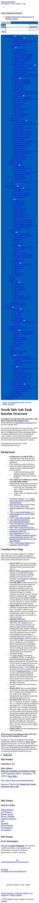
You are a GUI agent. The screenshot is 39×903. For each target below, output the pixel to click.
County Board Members (22, 82)
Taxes (12, 355)
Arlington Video (19, 203)
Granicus (4, 901)
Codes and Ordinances (21, 234)
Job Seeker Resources (21, 51)
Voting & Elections (16, 395)
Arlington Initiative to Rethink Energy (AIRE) (24, 248)
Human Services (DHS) (22, 143)
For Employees (7, 828)
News (12, 199)
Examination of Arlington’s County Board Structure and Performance (26, 92)
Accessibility (6, 830)
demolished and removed (24, 423)
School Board (18, 103)
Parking (16, 270)
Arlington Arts (19, 310)
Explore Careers (19, 49)
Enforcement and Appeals (23, 235)
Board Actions (19, 85)
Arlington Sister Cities (17, 303)
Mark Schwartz (19, 112)
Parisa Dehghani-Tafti (21, 114)
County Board (14, 78)
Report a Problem (8, 816)
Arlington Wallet (19, 43)
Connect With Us (20, 205)
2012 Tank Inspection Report (19, 520)
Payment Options (20, 372)
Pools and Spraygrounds (22, 297)
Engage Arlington (16, 160)
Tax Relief (17, 360)
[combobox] (12, 13)
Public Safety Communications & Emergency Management (25, 152)
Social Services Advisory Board (25, 74)
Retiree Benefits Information (23, 55)
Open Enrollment (20, 62)
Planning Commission (29, 579)
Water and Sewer (20, 380)
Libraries (17, 293)
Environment (14, 245)
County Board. (20, 580)
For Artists (17, 312)
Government (12, 402)
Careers (12, 47)
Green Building (19, 237)
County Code (18, 89)
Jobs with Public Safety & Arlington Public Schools (23, 58)
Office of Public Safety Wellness (25, 182)
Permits (16, 241)
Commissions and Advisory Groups (22, 64)
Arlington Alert (19, 166)
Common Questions (8, 819)
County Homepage (7, 893)
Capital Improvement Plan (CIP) (25, 41)
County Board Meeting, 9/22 (24, 543)
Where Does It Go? (20, 391)
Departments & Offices (17, 120)
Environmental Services (22, 137)
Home (4, 402)
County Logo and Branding (23, 220)
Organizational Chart (21, 101)
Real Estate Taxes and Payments (25, 358)
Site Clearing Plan (16, 533)
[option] (21, 8)
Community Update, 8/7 (18, 531)
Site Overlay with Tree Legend (20, 529)
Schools (12, 278)
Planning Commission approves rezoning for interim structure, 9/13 (23, 536)
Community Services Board (23, 70)
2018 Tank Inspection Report (19, 522)
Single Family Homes (21, 389)
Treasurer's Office (20, 159)
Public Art (17, 316)
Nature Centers (19, 295)
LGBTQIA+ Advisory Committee (25, 76)
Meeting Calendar (16, 162)
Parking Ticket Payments (22, 378)
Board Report (19, 638)
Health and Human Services (19, 328)
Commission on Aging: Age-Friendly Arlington (23, 67)
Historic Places (19, 318)
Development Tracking (22, 193)
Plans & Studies (15, 230)
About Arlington (10, 185)
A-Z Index (8, 399)
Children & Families (16, 320)
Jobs (2, 821)
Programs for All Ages (21, 299)
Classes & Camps (16, 326)
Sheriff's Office (19, 176)
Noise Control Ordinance (18, 351)
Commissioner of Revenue (23, 122)
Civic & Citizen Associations (24, 332)
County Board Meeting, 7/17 (24, 512)
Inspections (18, 239)
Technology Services (21, 157)
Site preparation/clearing (17, 620)
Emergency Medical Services (24, 141)
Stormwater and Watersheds (23, 255)
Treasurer (17, 107)
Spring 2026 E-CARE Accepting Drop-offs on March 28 (25, 227)
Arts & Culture (19, 283)
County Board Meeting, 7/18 (24, 518)
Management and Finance (23, 145)
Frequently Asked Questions (19, 545)
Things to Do (14, 282)
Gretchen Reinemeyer (21, 109)
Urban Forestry (19, 260)
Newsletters (18, 207)
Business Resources (12, 397)
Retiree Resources (20, 53)
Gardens (17, 251)
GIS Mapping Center (21, 195)
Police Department (20, 149)
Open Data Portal (20, 197)
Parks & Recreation (20, 147)
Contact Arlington (16, 895)
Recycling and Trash (17, 383)
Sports (16, 301)
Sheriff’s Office (19, 155)
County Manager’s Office (22, 132)
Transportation (14, 262)
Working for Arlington (21, 61)
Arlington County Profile (22, 189)
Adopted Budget (19, 39)
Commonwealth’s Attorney (23, 168)
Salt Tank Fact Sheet (17, 504)
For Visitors (18, 314)
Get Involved (18, 87)
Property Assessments (21, 357)
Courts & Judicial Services (23, 134)
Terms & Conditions (22, 893)
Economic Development (22, 135)
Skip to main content (8, 2)
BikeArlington (19, 266)
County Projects (15, 118)
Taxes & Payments (20, 376)
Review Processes (20, 243)
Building (12, 232)
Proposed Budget (20, 45)
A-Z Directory (6, 812)
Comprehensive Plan (23, 671)
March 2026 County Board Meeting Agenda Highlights (23, 223)
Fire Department (19, 139)
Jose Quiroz (18, 105)
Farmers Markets (19, 289)
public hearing (18, 655)
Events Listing (19, 212)
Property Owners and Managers (25, 387)
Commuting (18, 268)
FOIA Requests (7, 825)
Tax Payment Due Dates (22, 374)
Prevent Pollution (20, 253)
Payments (13, 366)
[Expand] (15, 36)
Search (3, 27)
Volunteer (17, 180)
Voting (12, 184)
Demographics (19, 191)
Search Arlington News (22, 214)
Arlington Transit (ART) (22, 264)
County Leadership (16, 95)
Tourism (12, 280)
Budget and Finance (16, 37)
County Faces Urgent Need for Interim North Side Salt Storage (22, 500)
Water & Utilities (15, 393)
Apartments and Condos (22, 385)
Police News (18, 218)
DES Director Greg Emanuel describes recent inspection (22, 524)
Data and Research (16, 187)
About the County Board (22, 80)
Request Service (7, 814)
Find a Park (18, 291)
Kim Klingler (18, 110)
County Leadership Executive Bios (26, 99)
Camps (16, 285)
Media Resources (20, 210)
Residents (8, 307)
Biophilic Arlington (20, 72)
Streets (16, 272)
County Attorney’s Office (22, 128)
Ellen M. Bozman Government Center (18, 771)
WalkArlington (19, 274)
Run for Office (19, 343)
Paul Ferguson (19, 116)
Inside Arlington (19, 216)
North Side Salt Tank (27, 527)
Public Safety (14, 164)
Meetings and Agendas (21, 84)
